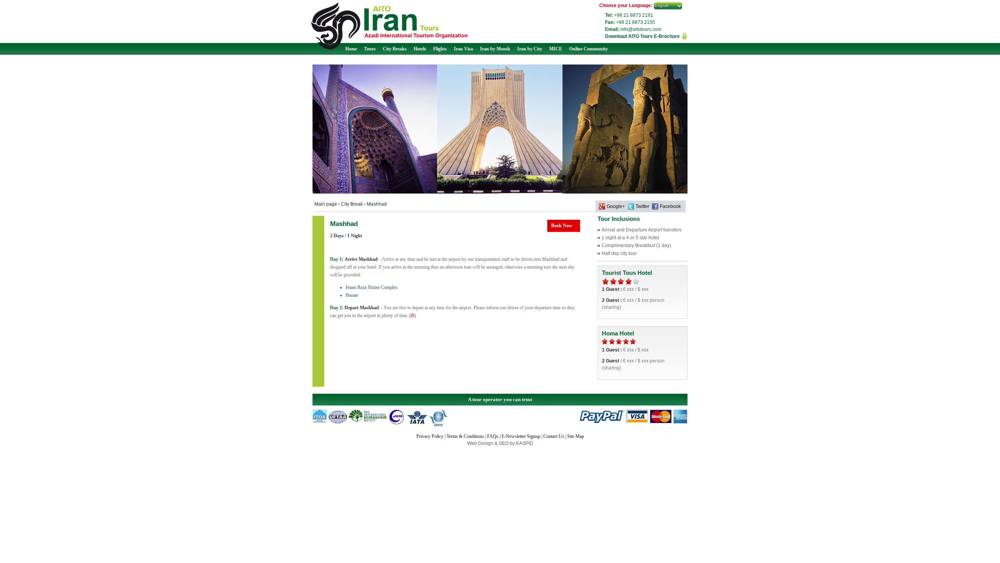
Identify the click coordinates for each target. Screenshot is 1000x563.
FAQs (492, 436)
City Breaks (395, 49)
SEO (504, 443)
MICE (555, 49)
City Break (352, 204)
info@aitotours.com (640, 29)
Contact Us (553, 436)
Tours (370, 49)
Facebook (670, 206)
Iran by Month (495, 49)
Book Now (561, 225)
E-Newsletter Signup (521, 436)
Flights (440, 49)
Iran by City (529, 49)
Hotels (420, 49)
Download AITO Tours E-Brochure (642, 36)
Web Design (481, 443)
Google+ (616, 206)
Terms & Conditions (465, 436)
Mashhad (377, 204)
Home (351, 49)
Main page (325, 204)
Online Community (588, 49)
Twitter (642, 206)
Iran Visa (463, 49)
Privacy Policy (429, 436)
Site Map (575, 436)
